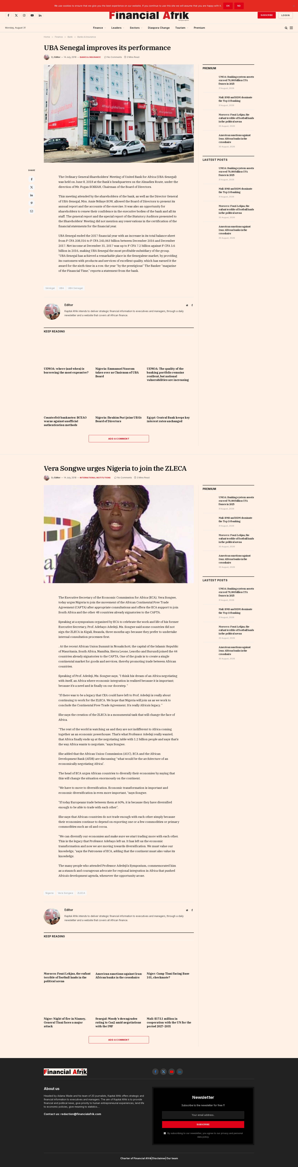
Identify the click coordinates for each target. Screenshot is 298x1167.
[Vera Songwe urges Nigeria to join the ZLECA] (119, 534)
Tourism (180, 27)
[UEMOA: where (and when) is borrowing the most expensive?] (67, 351)
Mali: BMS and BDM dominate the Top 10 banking (235, 99)
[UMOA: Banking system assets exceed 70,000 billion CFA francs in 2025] (209, 81)
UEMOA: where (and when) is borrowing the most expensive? (66, 370)
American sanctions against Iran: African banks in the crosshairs (235, 139)
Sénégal (50, 288)
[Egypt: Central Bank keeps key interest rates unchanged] (170, 399)
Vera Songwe (65, 893)
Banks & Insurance (90, 57)
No (239, 5)
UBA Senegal (75, 288)
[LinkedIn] (31, 195)
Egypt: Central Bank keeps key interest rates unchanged (168, 419)
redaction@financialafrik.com (81, 1114)
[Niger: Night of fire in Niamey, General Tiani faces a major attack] (67, 1001)
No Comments (114, 57)
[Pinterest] (31, 203)
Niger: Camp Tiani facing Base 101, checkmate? (168, 975)
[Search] (286, 28)
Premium (199, 27)
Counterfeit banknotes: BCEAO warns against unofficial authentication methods (65, 421)
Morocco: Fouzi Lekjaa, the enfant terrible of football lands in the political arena (236, 118)
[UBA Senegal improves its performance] (119, 113)
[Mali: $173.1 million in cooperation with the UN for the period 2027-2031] (170, 1001)
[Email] (31, 211)
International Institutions (95, 477)
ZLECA (81, 893)
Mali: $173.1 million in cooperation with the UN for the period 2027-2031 (169, 1022)
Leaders (116, 27)
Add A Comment (118, 438)
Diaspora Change (159, 27)
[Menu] (291, 28)
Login (285, 15)
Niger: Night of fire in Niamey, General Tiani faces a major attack (65, 1022)
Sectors (135, 27)
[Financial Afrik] (149, 15)
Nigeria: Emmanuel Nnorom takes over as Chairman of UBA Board (117, 372)
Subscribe (267, 15)
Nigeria (50, 893)
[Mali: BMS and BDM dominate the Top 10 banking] (209, 101)
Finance (98, 27)
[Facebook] (31, 179)
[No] (293, 6)
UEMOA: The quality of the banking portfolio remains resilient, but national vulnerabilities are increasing (168, 374)
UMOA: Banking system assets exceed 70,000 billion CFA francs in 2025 (236, 80)
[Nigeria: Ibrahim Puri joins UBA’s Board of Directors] (118, 399)
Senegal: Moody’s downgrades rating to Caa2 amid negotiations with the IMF (118, 1022)
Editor (57, 57)
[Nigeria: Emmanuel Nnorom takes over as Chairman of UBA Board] (118, 351)
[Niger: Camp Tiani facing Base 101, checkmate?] (170, 956)
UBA (61, 288)
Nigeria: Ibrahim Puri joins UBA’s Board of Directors (118, 419)
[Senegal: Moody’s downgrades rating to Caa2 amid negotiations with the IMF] (118, 1001)
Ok (228, 5)
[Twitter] (31, 187)
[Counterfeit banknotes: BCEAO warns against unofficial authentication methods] (67, 399)
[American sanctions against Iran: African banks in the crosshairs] (209, 139)
